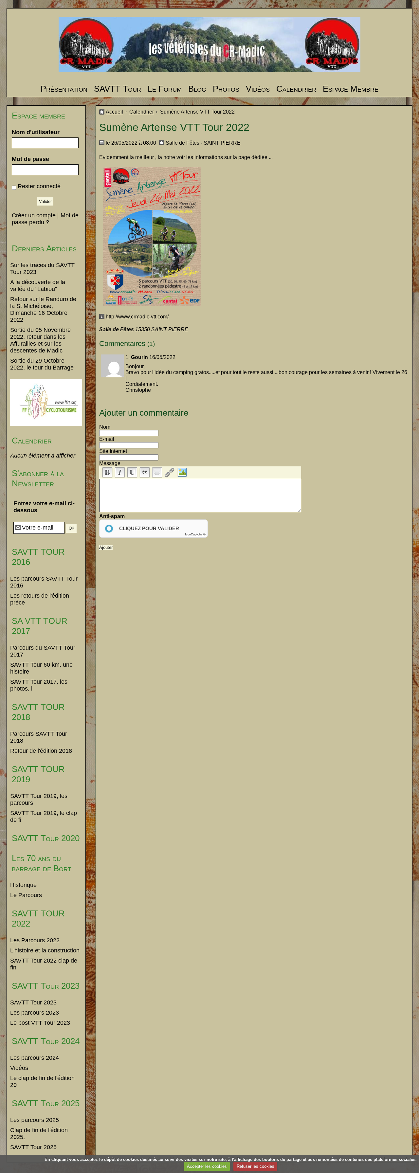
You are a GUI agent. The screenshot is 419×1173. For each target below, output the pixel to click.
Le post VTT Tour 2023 (40, 1023)
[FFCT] (46, 424)
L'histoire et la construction (45, 950)
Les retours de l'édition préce (39, 599)
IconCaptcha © (195, 534)
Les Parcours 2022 (35, 940)
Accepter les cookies (207, 1166)
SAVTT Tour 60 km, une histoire (41, 668)
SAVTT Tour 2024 (46, 1041)
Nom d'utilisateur (36, 132)
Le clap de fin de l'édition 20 (42, 1081)
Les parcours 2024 (34, 1058)
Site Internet (113, 451)
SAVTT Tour (117, 89)
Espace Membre (350, 89)
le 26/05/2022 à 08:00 (131, 143)
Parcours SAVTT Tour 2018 (38, 737)
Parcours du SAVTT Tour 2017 (42, 651)
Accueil (114, 112)
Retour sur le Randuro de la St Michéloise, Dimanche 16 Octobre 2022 (43, 309)
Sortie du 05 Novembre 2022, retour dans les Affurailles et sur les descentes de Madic (40, 340)
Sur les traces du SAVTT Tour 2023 (42, 268)
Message (109, 463)
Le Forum (165, 89)
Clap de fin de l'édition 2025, (39, 1133)
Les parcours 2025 (34, 1120)
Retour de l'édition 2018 (41, 751)
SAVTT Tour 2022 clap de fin (43, 964)
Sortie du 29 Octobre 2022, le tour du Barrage (42, 364)
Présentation (64, 89)
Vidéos (258, 89)
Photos (226, 89)
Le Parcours (26, 895)
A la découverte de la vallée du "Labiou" (37, 285)
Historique (23, 885)
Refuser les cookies (255, 1166)
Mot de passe (30, 159)
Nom (104, 427)
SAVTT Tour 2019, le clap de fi (43, 816)
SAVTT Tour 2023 (46, 986)
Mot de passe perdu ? (45, 219)
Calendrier (296, 89)
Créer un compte (34, 215)
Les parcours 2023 (34, 1012)
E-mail (106, 439)
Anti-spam (112, 516)
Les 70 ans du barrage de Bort (41, 863)
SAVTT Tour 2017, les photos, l (38, 685)
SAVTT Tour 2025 (46, 1103)
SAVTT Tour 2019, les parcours (38, 799)
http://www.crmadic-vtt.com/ (137, 316)
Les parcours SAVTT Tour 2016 (44, 582)
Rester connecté (39, 186)
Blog (197, 89)
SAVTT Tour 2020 (46, 838)
